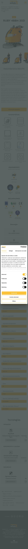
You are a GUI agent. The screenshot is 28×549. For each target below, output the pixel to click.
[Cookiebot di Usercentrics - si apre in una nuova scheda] (20, 247)
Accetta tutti (14, 293)
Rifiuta (14, 301)
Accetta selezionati (14, 297)
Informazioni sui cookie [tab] (20, 250)
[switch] (24, 279)
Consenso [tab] (4, 250)
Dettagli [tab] (11, 250)
